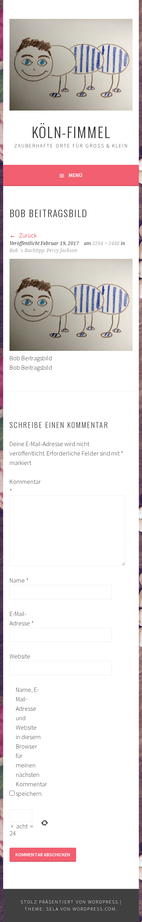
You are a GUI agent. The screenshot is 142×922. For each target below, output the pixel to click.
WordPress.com (94, 909)
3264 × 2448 (106, 243)
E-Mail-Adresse (21, 618)
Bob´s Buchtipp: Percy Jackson (43, 250)
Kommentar (22, 486)
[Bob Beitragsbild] (70, 348)
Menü (75, 175)
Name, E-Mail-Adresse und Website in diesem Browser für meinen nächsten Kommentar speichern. (28, 741)
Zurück (27, 235)
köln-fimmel (71, 131)
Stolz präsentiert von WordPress (69, 902)
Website (19, 656)
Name (19, 580)
